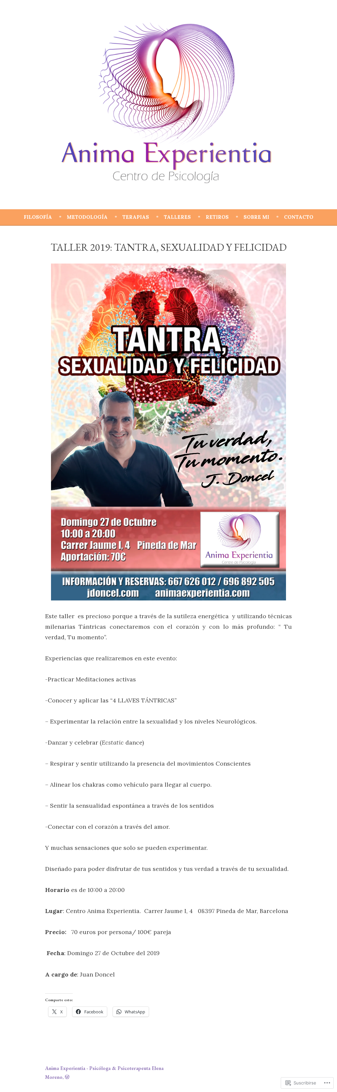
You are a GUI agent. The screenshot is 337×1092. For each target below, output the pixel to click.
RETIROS (217, 217)
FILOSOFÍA (38, 217)
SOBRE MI (256, 217)
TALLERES (177, 217)
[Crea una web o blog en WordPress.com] (67, 1077)
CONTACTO (298, 217)
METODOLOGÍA (87, 217)
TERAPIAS (135, 217)
